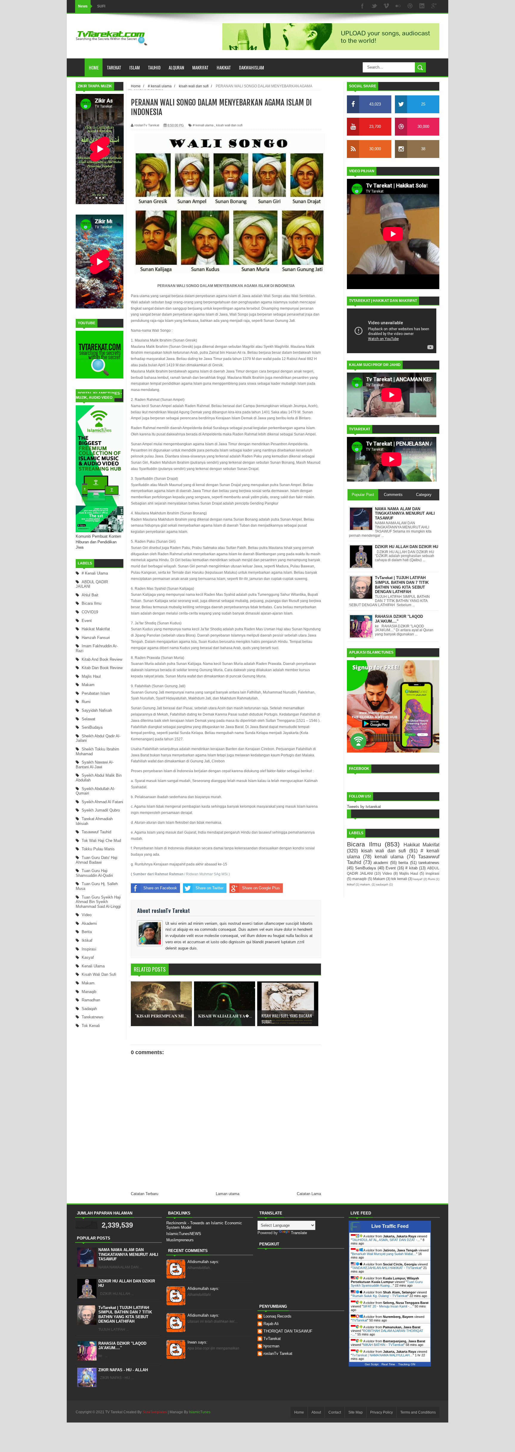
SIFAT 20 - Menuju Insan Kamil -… (387, 1306)
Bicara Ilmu (91, 603)
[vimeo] (386, 6)
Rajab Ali (271, 1323)
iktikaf (87, 940)
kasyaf (88, 957)
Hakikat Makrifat (96, 629)
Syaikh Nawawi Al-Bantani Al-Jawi (95, 764)
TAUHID (154, 67)
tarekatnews (92, 1017)
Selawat (88, 719)
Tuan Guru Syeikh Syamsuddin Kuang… (387, 1283)
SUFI (101, 6)
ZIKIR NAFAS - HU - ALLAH (123, 1370)
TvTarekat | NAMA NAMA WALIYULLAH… (382, 1355)
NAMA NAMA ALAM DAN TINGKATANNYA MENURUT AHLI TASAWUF (128, 1254)
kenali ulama (93, 966)
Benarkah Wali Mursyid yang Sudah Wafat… (384, 1254)
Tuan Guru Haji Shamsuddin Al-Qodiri (94, 873)
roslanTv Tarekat (277, 1353)
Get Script (372, 1364)
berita (87, 932)
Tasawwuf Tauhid (96, 832)
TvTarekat (272, 1338)
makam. (89, 983)
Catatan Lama (309, 1194)
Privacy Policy (381, 1412)
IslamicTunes (199, 1412)
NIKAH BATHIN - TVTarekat (383, 1344)
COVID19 (90, 612)
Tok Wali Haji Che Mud (101, 840)
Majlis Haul (91, 676)
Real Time (388, 1364)
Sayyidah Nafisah (97, 710)
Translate (299, 1233)
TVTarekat (359, 1320)
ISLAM (134, 67)
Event (87, 620)
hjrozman (271, 1346)
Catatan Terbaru (144, 1194)
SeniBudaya (92, 727)
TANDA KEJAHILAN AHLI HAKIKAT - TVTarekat (386, 1268)
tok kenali (91, 1025)
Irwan (197, 1342)
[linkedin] (422, 6)
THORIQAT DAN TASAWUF (287, 1331)
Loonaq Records (277, 1316)
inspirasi (89, 949)
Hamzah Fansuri (96, 637)
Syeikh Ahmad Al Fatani (102, 802)
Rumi (86, 701)
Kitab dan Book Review (102, 668)
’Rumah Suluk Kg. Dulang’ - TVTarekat (379, 1296)
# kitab (411, 868)
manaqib (89, 991)
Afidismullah (203, 1261)
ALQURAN (176, 67)
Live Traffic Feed (390, 1226)
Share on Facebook (160, 888)
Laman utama (227, 1194)
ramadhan (91, 1000)
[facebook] (362, 6)
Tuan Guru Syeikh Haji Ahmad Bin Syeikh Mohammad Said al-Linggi (98, 902)
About (316, 1412)
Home (94, 67)
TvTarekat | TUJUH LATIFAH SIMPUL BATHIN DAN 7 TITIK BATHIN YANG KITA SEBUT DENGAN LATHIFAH (125, 1314)
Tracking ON (406, 1364)
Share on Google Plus (261, 888)
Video (86, 915)
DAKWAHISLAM (251, 67)
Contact (334, 1412)
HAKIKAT (224, 67)
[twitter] (374, 6)
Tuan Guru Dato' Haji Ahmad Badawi (96, 860)
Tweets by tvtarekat (364, 806)
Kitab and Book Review (102, 659)
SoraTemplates (154, 1412)
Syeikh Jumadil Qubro (101, 810)
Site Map (355, 1412)
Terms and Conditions (418, 1412)
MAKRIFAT (200, 67)
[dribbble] (410, 6)
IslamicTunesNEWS (183, 1233)
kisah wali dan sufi (99, 974)
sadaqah (89, 1008)
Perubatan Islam (96, 693)
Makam (88, 684)
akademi (89, 923)
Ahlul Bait (90, 595)
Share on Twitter (210, 888)
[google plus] (434, 6)
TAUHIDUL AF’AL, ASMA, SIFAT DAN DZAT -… (386, 1240)
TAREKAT (114, 67)
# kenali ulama (95, 573)
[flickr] (398, 6)
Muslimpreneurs (180, 1240)
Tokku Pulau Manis (98, 849)
